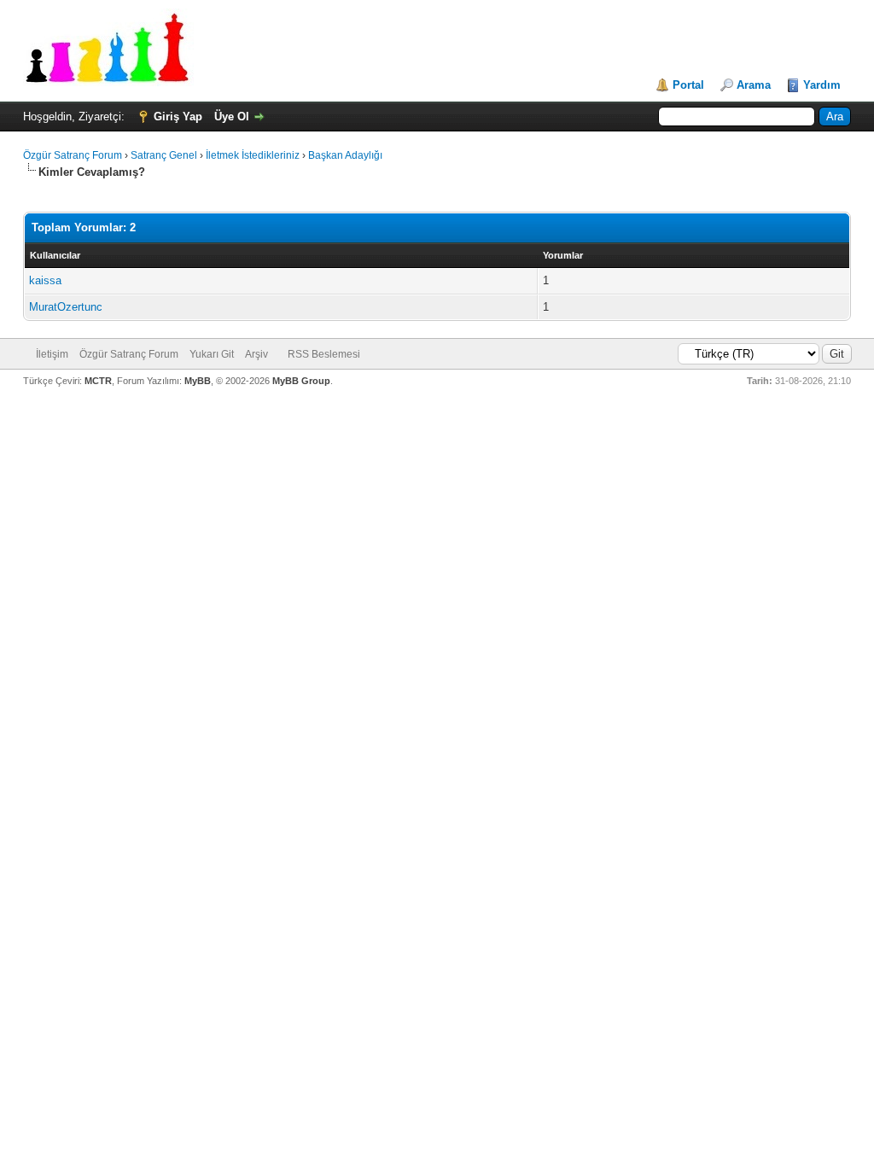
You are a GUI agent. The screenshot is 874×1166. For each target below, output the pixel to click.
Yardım (822, 85)
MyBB (197, 381)
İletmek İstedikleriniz (253, 155)
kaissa (45, 280)
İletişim (52, 354)
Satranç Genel (164, 155)
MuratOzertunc (65, 306)
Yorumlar (563, 255)
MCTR (98, 381)
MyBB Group (301, 381)
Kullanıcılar (55, 255)
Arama (754, 85)
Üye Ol (231, 116)
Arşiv (256, 354)
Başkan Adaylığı (345, 155)
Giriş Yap (178, 116)
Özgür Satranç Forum (72, 155)
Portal (688, 85)
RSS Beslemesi (324, 354)
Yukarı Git (211, 354)
